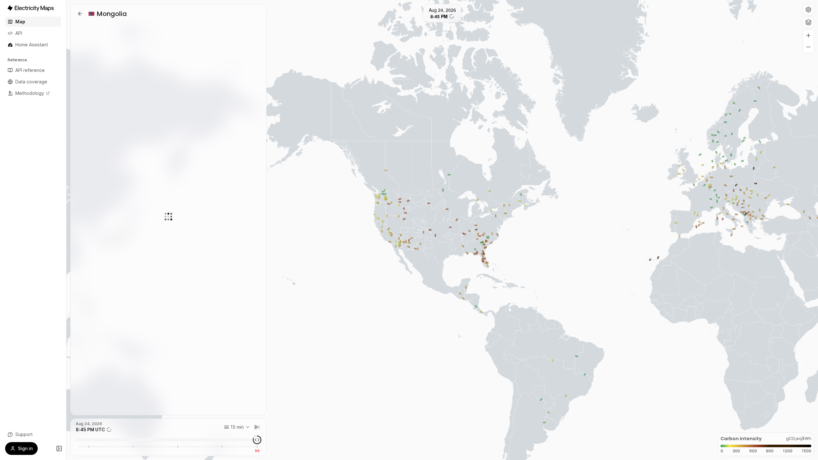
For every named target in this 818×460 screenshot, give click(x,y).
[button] (808, 9)
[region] (442, 230)
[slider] (257, 439)
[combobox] (237, 427)
